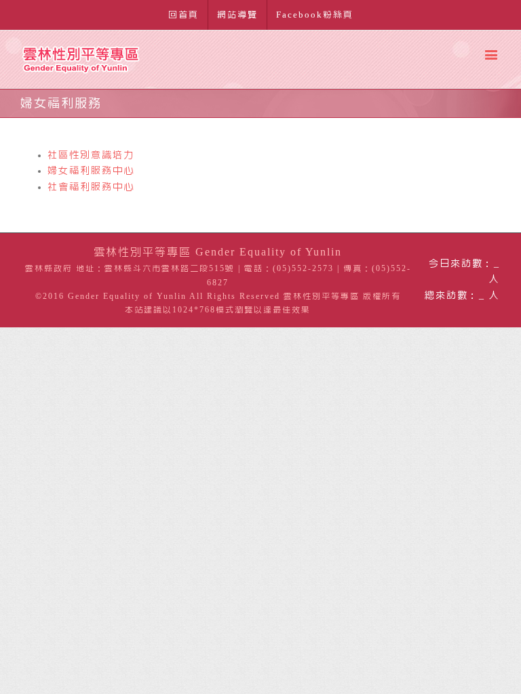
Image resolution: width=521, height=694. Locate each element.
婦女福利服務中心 (90, 171)
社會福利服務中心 (90, 187)
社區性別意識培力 (90, 155)
